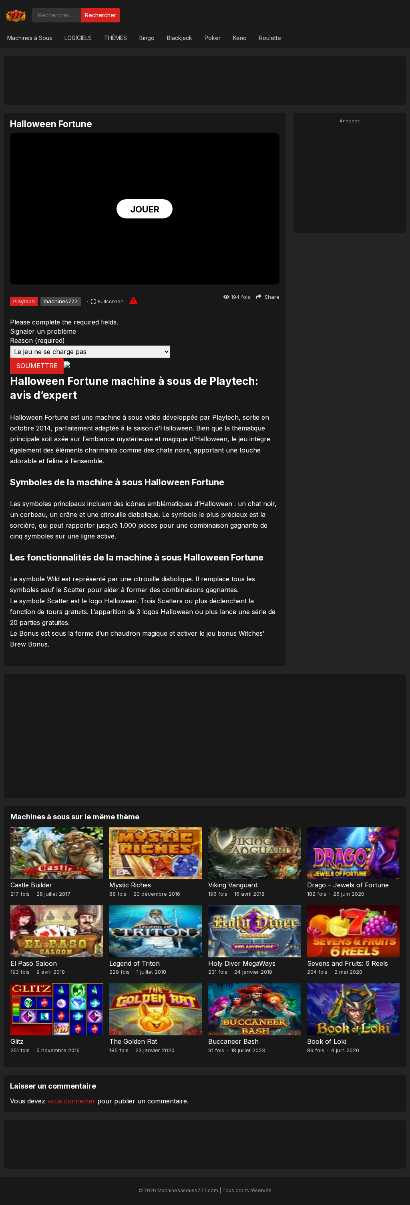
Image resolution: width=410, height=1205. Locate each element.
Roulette (270, 37)
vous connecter (71, 1101)
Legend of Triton (134, 963)
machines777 (61, 301)
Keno (240, 37)
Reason (37, 340)
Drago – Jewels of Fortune (348, 885)
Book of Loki (326, 1041)
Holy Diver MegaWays (241, 963)
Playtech (24, 301)
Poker (213, 37)
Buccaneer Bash (233, 1041)
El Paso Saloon (33, 963)
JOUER (144, 209)
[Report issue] (133, 300)
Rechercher (100, 15)
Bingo (147, 37)
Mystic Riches (130, 885)
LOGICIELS (78, 37)
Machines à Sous (29, 37)
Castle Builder (31, 885)
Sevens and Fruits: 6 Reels (347, 963)
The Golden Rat (133, 1041)
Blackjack (179, 37)
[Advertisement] (205, 80)
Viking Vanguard (232, 885)
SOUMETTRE (37, 366)
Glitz (17, 1041)
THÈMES (115, 37)
